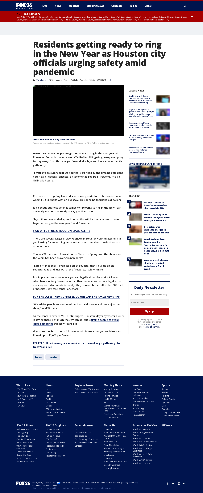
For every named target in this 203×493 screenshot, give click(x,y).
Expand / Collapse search (185, 6)
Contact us (108, 429)
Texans (165, 392)
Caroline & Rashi (53, 429)
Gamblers (166, 409)
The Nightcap (22, 432)
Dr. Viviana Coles (111, 392)
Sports (166, 385)
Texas (48, 392)
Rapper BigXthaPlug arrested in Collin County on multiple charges (141, 137)
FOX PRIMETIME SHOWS (86, 442)
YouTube (20, 402)
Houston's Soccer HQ (55, 455)
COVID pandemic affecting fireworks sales (54, 139)
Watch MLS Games (141, 463)
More (147, 5)
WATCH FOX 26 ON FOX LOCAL (115, 437)
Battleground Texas (25, 461)
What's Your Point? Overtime (24, 447)
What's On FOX (110, 441)
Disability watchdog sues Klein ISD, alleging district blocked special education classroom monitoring (140, 99)
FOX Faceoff (51, 439)
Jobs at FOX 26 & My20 (114, 448)
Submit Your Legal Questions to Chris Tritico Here (115, 408)
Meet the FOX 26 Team (114, 432)
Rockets (165, 395)
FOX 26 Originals (56, 425)
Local (48, 389)
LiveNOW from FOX (25, 399)
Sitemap (49, 415)
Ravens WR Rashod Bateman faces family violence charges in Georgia (141, 149)
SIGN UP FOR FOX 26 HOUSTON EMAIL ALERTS (61, 230)
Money (49, 405)
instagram (179, 483)
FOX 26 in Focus (53, 436)
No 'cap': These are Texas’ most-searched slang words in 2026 (155, 205)
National (49, 395)
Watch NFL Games (141, 429)
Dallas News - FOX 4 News (87, 389)
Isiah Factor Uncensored (27, 429)
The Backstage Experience (86, 439)
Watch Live (23, 385)
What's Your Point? (24, 442)
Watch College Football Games (143, 433)
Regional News (84, 385)
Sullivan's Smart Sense (55, 412)
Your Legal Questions (113, 414)
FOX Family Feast (111, 417)
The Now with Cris (83, 432)
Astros (165, 389)
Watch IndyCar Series (142, 445)
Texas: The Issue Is (25, 451)
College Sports (168, 399)
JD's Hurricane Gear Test (144, 401)
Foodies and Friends (55, 445)
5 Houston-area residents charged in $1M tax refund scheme (156, 230)
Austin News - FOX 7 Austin (87, 392)
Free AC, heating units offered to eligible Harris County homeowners (157, 217)
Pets (106, 402)
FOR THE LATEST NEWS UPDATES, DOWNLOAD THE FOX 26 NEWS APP (76, 296)
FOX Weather (139, 415)
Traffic (136, 405)
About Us (109, 425)
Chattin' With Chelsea (25, 439)
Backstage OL (81, 436)
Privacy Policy (152, 324)
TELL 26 (20, 392)
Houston (53, 357)
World (48, 399)
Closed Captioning (112, 465)
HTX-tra (167, 425)
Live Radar (137, 389)
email (184, 483)
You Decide (51, 402)
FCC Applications (111, 468)
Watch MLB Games (141, 438)
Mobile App (109, 455)
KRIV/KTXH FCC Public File (115, 461)
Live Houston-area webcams (141, 393)
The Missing (51, 452)
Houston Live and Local (27, 458)
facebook (168, 483)
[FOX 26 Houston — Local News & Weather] (25, 6)
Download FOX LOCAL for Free (145, 163)
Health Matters (110, 399)
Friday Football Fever (171, 412)
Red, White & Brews (55, 432)
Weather (138, 385)
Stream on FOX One (145, 425)
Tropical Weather (140, 398)
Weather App (138, 408)
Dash (164, 405)
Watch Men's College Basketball (142, 449)
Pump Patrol (138, 411)
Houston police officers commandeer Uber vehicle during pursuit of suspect (140, 125)
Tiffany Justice (41, 80)
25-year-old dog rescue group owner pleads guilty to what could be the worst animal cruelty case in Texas (141, 112)
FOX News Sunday (54, 409)
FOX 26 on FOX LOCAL (26, 389)
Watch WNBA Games (142, 460)
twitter (173, 483)
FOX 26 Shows (24, 425)
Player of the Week (170, 415)
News (66, 80)
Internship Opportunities (114, 451)
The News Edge (23, 436)
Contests (79, 445)
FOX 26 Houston (55, 80)
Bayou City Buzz (23, 455)
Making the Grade (112, 389)
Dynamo (166, 402)
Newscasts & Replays (26, 395)
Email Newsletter (111, 445)
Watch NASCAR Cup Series (145, 441)
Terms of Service (151, 326)
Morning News (113, 385)
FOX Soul (20, 405)
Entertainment (84, 425)
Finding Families (111, 395)
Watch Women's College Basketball (144, 455)
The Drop (79, 429)
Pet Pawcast (51, 449)
